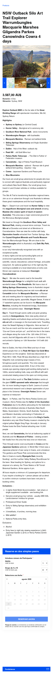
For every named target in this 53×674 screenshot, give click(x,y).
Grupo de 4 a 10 (11, 569)
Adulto (9, 562)
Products (6, 5)
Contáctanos (10, 669)
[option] (9, 83)
